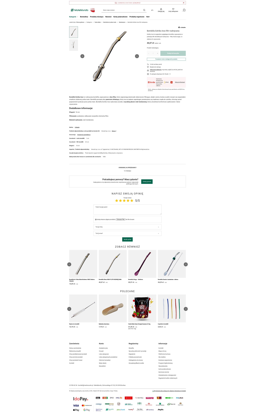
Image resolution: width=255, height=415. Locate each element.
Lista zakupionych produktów (108, 357)
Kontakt (71, 363)
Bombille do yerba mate (109, 22)
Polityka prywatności (135, 357)
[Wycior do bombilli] (83, 308)
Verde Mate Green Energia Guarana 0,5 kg (139, 324)
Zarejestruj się (103, 348)
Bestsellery (84, 17)
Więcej (114, 131)
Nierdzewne (122, 22)
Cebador (77, 127)
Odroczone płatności (156, 69)
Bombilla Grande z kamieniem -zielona (168, 279)
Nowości (108, 17)
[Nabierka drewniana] (113, 308)
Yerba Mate (98, 22)
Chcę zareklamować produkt (78, 354)
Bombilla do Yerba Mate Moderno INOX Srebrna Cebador (82, 280)
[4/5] (128, 201)
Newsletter (102, 366)
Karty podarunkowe (120, 17)
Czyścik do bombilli (163, 324)
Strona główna (80, 22)
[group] (109, 56)
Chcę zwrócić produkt (76, 357)
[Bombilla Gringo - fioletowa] (142, 264)
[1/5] (116, 201)
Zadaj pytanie (147, 181)
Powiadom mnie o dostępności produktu (166, 59)
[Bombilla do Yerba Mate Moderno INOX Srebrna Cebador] (83, 264)
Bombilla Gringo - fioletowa (135, 279)
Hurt (147, 17)
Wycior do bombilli (74, 324)
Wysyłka (131, 348)
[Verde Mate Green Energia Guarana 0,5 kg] (142, 308)
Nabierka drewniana (104, 324)
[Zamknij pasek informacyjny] (183, 3)
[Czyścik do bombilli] (172, 308)
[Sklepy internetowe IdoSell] (169, 391)
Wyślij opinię (127, 239)
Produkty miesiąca (96, 17)
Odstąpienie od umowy (136, 360)
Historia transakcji (104, 360)
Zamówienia (74, 344)
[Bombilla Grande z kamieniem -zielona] (172, 264)
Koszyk (101, 351)
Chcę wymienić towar (75, 360)
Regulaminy (133, 344)
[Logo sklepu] (82, 10)
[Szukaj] (144, 10)
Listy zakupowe (104, 354)
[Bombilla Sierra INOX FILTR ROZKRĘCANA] (113, 264)
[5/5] (131, 201)
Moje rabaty (102, 363)
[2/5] (120, 201)
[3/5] (124, 201)
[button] (82, 56)
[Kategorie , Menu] (78, 17)
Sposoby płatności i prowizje (137, 351)
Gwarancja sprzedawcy (83, 134)
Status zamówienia (75, 348)
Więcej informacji (180, 82)
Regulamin (132, 354)
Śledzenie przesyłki (75, 351)
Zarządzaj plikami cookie (136, 363)
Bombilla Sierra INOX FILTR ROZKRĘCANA (110, 279)
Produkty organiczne (136, 17)
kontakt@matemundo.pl (85, 385)
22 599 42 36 (73, 385)
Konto (101, 344)
